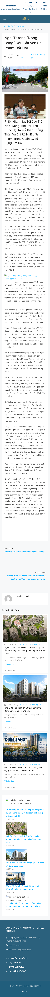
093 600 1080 (11, 6)
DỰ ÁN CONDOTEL (16, 967)
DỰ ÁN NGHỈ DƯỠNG (17, 971)
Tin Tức (10, 26)
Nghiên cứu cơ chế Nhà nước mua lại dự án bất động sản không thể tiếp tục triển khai (24, 650)
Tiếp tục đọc (9, 664)
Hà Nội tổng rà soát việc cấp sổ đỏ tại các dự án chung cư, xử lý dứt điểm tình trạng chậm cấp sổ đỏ (25, 813)
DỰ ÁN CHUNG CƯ (16, 963)
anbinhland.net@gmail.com (10, 9)
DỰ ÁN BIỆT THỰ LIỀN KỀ (18, 958)
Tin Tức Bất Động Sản (37, 56)
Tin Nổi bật (20, 26)
